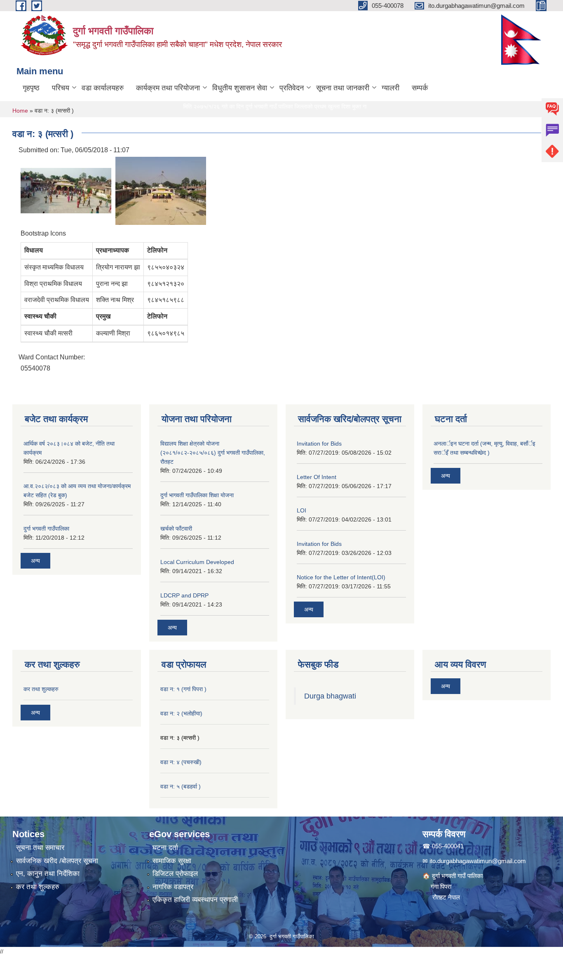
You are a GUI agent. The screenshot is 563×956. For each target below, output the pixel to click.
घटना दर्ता (165, 848)
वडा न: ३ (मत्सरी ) (179, 737)
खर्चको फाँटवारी (176, 528)
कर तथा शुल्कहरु (41, 689)
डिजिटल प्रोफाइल (175, 874)
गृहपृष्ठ (31, 88)
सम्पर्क (420, 88)
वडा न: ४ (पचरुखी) (181, 762)
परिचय (60, 88)
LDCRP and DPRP (184, 595)
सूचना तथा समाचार (40, 848)
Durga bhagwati (331, 696)
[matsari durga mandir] (66, 190)
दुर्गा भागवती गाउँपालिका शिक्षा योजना (197, 495)
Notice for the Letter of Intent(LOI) (341, 577)
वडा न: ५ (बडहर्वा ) (180, 786)
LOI (301, 510)
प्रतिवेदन (291, 88)
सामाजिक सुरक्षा (171, 861)
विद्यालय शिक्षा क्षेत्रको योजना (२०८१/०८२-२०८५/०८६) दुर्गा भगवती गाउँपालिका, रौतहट (212, 452)
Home (20, 110)
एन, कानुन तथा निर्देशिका (48, 874)
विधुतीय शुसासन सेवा (239, 88)
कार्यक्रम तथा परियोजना (168, 88)
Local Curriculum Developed (197, 562)
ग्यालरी (390, 88)
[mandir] (160, 190)
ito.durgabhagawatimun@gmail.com (477, 860)
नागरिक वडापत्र (172, 887)
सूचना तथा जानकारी (342, 88)
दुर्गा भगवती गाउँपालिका (46, 528)
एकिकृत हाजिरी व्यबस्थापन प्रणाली (195, 900)
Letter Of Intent (316, 477)
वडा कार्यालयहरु (103, 88)
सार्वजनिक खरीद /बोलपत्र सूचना (57, 861)
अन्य (35, 560)
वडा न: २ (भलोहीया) (181, 713)
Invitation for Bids (319, 443)
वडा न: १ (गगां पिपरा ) (183, 689)
